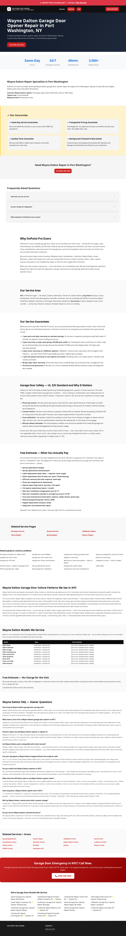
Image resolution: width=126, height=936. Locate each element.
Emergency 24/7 (38, 848)
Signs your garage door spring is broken (109, 554)
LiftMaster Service (69, 839)
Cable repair (100, 566)
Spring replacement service (41, 566)
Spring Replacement (9, 839)
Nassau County (99, 845)
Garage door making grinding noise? (76, 554)
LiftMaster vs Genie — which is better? (108, 560)
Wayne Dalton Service (70, 842)
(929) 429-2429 (81, 3)
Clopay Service (7, 845)
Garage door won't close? (8, 557)
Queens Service (53, 531)
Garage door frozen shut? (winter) (43, 560)
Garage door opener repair (73, 566)
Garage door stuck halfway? (41, 554)
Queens (66, 845)
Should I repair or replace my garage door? (14, 566)
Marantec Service (39, 842)
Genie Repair (16, 535)
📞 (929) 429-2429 (63, 876)
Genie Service (98, 839)
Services (62, 9)
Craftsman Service (100, 842)
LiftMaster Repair (89, 531)
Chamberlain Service (9, 842)
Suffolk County (7, 848)
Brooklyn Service (17, 531)
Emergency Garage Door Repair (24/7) (12, 554)
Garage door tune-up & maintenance (76, 569)
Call (79, 9)
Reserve (71, 9)
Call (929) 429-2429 (16, 45)
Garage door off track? (7, 560)
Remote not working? (103, 557)
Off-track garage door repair (9, 569)
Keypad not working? (71, 557)
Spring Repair (52, 535)
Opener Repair (87, 535)
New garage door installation (42, 569)
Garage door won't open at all (42, 557)
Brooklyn (36, 845)
